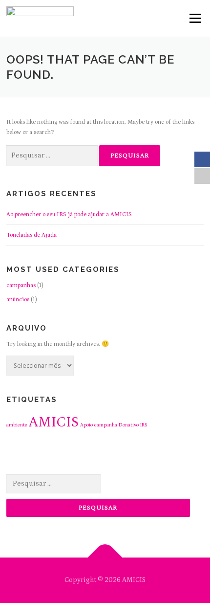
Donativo (129, 425)
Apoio (86, 425)
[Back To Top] (105, 557)
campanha (105, 425)
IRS (143, 425)
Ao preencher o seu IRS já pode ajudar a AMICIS (69, 214)
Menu (194, 18)
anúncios (17, 299)
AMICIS (54, 422)
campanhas (21, 285)
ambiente (16, 425)
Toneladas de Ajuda (31, 234)
